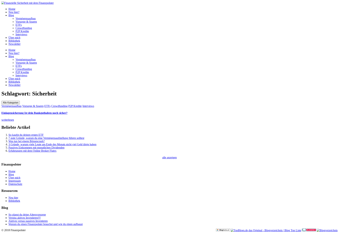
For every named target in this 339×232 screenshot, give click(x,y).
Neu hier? (13, 12)
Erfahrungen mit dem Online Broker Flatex (32, 150)
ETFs (19, 24)
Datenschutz (15, 183)
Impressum (14, 180)
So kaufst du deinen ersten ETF (26, 134)
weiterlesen (7, 119)
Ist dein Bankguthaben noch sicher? (34, 112)
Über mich (14, 37)
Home (11, 8)
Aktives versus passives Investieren (28, 220)
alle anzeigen (169, 157)
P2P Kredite (22, 31)
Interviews (21, 34)
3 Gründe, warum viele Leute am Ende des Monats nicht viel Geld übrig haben (52, 144)
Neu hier (13, 197)
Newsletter (14, 43)
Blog (11, 15)
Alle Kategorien (10, 102)
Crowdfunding (24, 28)
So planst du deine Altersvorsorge (27, 214)
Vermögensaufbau (26, 18)
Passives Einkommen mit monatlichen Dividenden (36, 147)
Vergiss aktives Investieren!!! (24, 217)
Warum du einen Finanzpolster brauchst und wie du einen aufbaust (45, 224)
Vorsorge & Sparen (26, 21)
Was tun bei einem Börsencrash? (26, 141)
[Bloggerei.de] (309, 230)
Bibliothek (14, 40)
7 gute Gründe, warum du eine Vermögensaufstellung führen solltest (46, 138)
